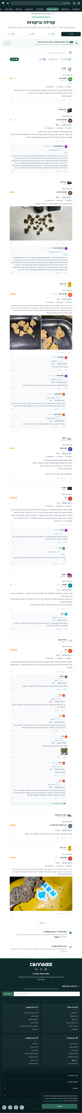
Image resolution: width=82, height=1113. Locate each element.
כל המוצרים (76, 9)
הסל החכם (34, 1016)
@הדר (55, 680)
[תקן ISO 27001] (10, 1107)
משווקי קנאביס (72, 1082)
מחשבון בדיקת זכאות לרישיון (29, 1026)
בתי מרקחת (65, 9)
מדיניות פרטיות (33, 1063)
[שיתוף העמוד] (8, 3)
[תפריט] (79, 3)
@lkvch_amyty (51, 398)
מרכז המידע (74, 1044)
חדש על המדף (73, 1026)
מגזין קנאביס (74, 1063)
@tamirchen (51, 784)
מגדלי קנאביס (73, 1075)
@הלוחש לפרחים (52, 150)
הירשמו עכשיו (8, 994)
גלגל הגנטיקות (73, 1054)
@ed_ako (54, 617)
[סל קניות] (3, 3)
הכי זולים (19, 9)
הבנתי (7, 43)
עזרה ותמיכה (34, 1047)
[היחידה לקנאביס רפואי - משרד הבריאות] (22, 1107)
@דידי (55, 534)
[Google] (46, 969)
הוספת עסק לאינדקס (31, 1054)
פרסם (13, 59)
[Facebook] (41, 969)
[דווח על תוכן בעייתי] (11, 100)
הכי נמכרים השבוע (72, 1023)
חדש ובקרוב (29, 9)
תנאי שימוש (34, 1060)
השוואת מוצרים (33, 1019)
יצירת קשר (34, 1050)
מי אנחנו (35, 1044)
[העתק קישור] (57, 100)
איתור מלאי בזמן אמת (31, 1013)
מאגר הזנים (8, 9)
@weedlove (54, 361)
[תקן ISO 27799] (4, 1107)
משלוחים (75, 1029)
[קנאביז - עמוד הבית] (74, 3)
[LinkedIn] (36, 969)
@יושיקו (53, 699)
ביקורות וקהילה (52, 9)
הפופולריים (40, 9)
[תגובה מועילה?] (64, 171)
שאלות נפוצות (73, 1047)
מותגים (75, 1088)
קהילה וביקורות (73, 1057)
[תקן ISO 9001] (16, 1107)
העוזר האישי (34, 1023)
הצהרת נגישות (33, 1057)
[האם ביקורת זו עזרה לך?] (69, 100)
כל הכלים (35, 1029)
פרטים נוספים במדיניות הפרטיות (53, 1101)
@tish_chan (51, 552)
